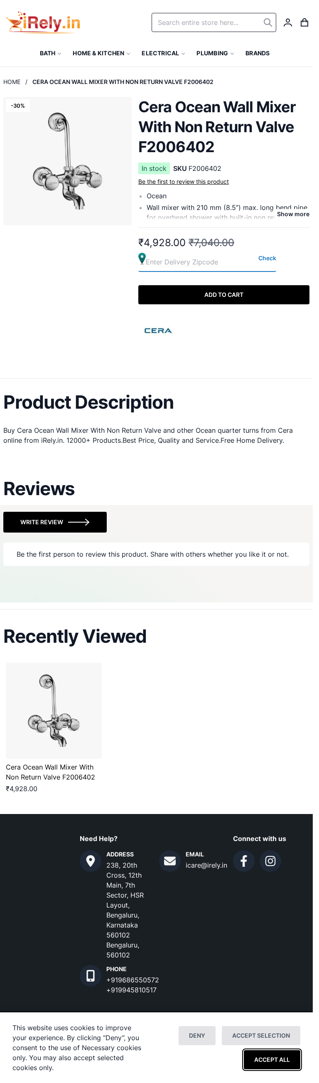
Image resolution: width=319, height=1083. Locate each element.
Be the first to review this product (183, 181)
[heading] (156, 402)
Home (11, 81)
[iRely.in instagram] (270, 861)
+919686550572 (132, 980)
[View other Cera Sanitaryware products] (158, 330)
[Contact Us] (90, 861)
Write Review (41, 521)
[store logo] (43, 22)
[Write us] (170, 861)
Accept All (272, 1059)
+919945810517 (131, 990)
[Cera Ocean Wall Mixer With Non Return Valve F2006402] (54, 711)
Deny (197, 1035)
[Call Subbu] (90, 976)
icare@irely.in (206, 865)
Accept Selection (261, 1035)
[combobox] (214, 22)
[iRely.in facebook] (244, 861)
